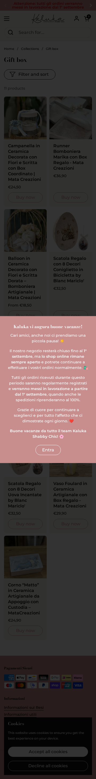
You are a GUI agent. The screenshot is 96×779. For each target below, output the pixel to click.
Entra (48, 449)
